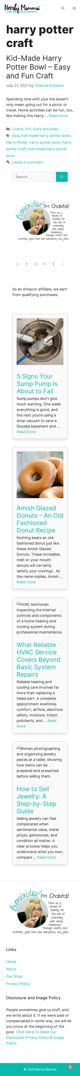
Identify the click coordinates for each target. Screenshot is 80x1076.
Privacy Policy (18, 984)
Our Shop (14, 976)
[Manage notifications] (70, 1067)
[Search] (62, 177)
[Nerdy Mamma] (22, 8)
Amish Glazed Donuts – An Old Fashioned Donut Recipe (40, 519)
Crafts (17, 129)
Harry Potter (16, 142)
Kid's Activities (45, 129)
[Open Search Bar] (63, 8)
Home (11, 961)
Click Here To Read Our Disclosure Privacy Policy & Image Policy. (35, 1037)
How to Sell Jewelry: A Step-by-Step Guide (36, 800)
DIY (28, 129)
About (11, 969)
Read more (58, 116)
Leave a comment (27, 162)
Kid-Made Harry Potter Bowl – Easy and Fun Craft (38, 67)
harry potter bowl (45, 142)
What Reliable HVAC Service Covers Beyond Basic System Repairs (39, 659)
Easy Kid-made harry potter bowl (41, 135)
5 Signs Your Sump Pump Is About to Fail (37, 384)
